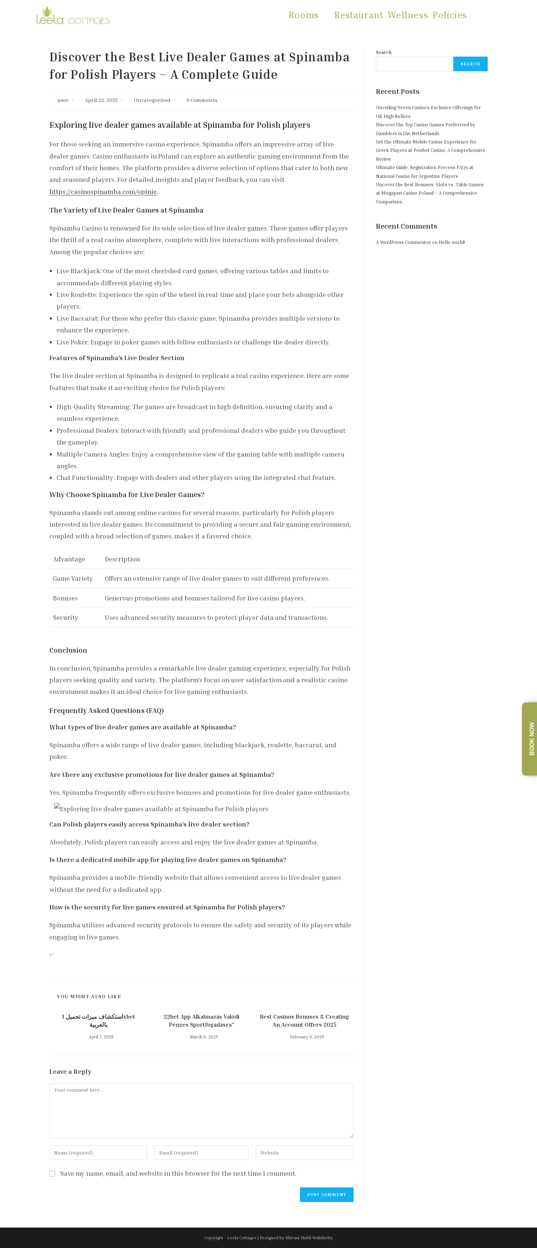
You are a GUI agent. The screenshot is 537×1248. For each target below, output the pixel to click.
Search (384, 52)
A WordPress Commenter (403, 242)
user (63, 100)
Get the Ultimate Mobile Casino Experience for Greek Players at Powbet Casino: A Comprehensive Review (430, 150)
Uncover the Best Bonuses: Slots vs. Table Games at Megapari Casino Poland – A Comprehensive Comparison (430, 193)
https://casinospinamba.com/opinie (103, 191)
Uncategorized (152, 100)
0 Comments (202, 100)
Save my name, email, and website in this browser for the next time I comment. (178, 1173)
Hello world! (452, 242)
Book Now (532, 739)
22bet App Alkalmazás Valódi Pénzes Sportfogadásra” (201, 1020)
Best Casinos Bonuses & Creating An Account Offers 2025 (304, 1020)
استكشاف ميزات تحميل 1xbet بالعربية (98, 1020)
